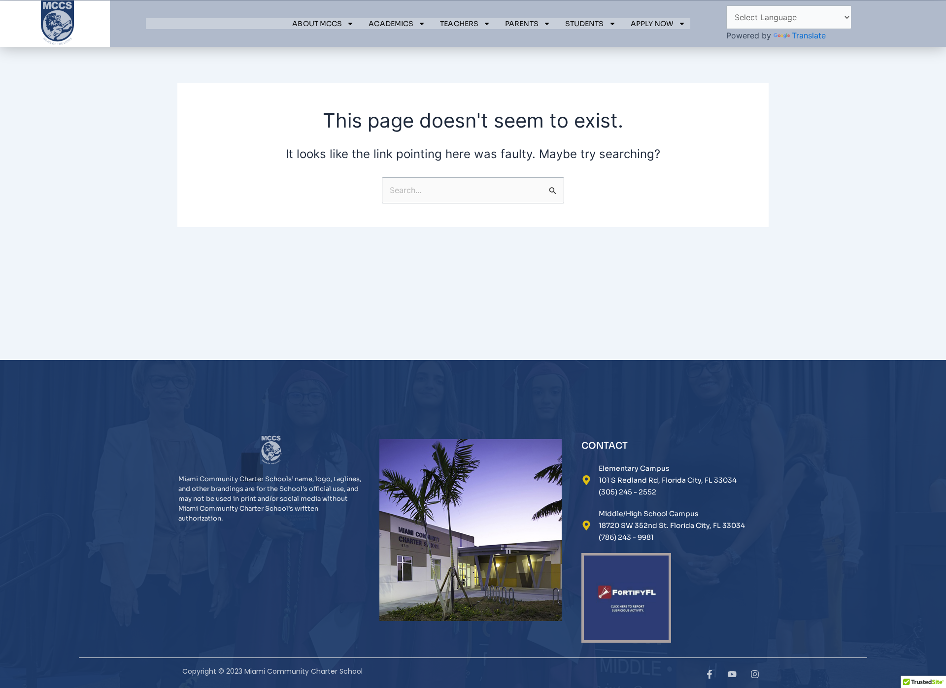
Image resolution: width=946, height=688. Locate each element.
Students (584, 23)
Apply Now (652, 23)
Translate (809, 35)
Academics (391, 23)
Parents (522, 23)
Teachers (459, 23)
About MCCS (317, 23)
